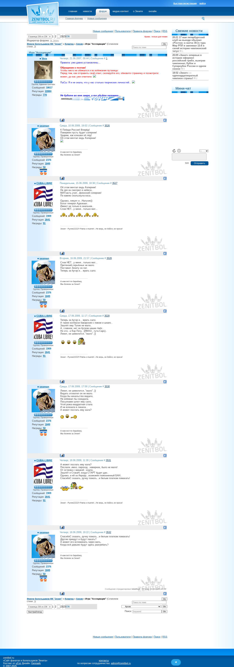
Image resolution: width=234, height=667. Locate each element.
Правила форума (142, 31)
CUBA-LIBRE (44, 183)
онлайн (152, 11)
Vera (44, 58)
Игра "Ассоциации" (95, 44)
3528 (109, 258)
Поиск (157, 31)
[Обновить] (174, 151)
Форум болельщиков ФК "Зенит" (44, 44)
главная (72, 11)
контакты (104, 660)
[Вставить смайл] (179, 151)
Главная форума (74, 18)
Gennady (36, 663)
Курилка (69, 44)
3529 (107, 315)
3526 (107, 125)
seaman (44, 125)
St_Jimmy (54, 40)
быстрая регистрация (185, 3)
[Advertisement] (97, 625)
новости (87, 11)
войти (202, 3)
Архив (79, 44)
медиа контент (121, 11)
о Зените (138, 11)
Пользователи (123, 31)
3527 (114, 183)
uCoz (18, 663)
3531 (108, 460)
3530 (107, 386)
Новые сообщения (97, 18)
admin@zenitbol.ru (121, 663)
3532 (108, 532)
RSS (164, 31)
